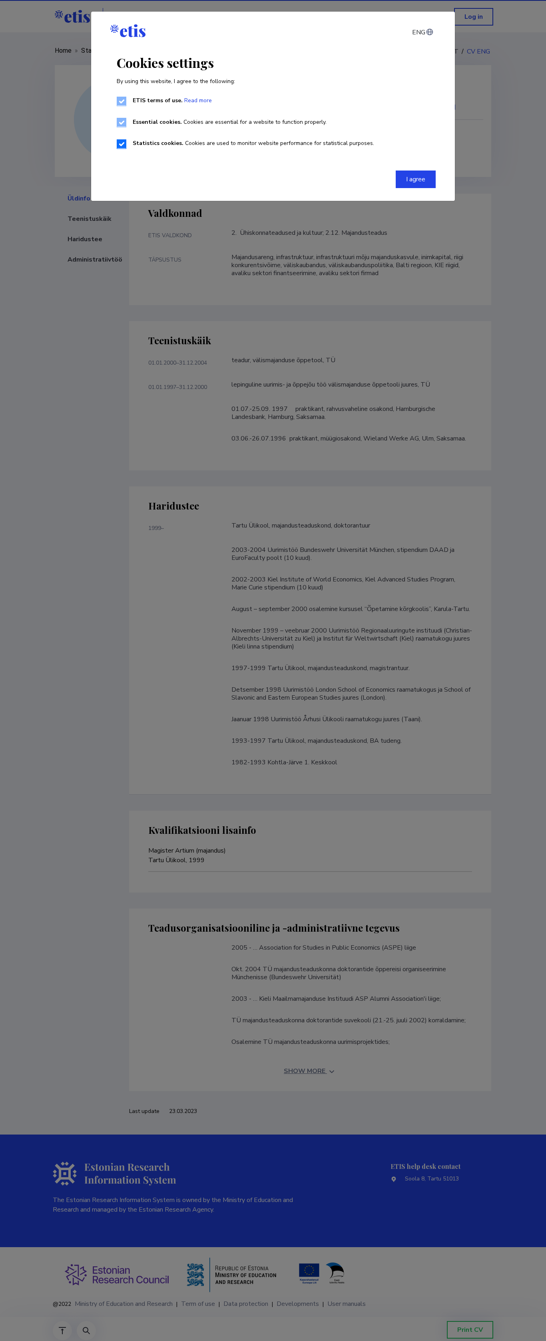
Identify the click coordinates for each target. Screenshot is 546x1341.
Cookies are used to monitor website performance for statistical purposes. (253, 143)
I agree (415, 179)
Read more (198, 100)
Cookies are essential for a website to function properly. (230, 122)
